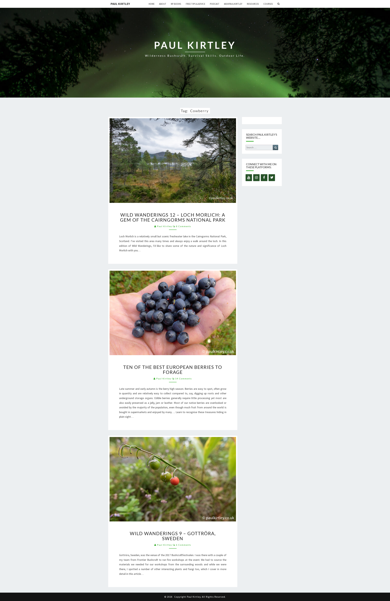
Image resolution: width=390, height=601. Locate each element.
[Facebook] (264, 177)
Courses (268, 3)
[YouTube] (249, 177)
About (162, 3)
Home (151, 3)
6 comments (183, 545)
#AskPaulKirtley (233, 3)
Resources (253, 3)
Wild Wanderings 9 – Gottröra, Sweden (173, 536)
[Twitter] (272, 177)
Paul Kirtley (120, 4)
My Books (176, 3)
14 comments (183, 378)
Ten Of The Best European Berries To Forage (172, 369)
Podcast (214, 3)
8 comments (183, 226)
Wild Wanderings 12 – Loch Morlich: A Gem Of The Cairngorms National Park (172, 217)
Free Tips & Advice (195, 3)
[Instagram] (256, 177)
